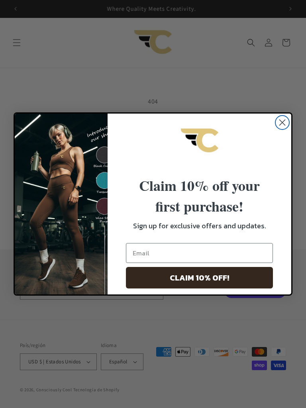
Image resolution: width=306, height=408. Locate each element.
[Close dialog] (282, 122)
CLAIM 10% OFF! (199, 278)
